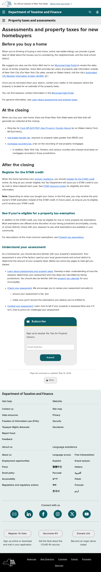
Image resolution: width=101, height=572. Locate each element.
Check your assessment (19, 288)
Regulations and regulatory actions (20, 485)
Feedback (7, 439)
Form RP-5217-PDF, (45, 128)
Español (57, 461)
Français (79, 485)
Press (5, 467)
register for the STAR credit (80, 179)
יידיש (55, 479)
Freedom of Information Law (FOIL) (20, 421)
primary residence (44, 179)
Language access (62, 455)
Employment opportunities (16, 461)
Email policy (8, 473)
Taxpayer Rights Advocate (15, 427)
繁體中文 (57, 467)
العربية (78, 473)
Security (57, 421)
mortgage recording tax (19, 144)
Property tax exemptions (71, 237)
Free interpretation (84, 455)
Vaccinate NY (50, 533)
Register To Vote (17, 533)
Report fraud (8, 433)
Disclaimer (58, 427)
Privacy (56, 415)
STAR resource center (54, 186)
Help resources (10, 415)
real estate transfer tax (18, 138)
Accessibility (8, 479)
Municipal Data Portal (66, 65)
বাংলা (54, 485)
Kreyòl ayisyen (82, 461)
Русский (57, 473)
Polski (78, 479)
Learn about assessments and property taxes (54, 100)
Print (51, 380)
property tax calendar (68, 278)
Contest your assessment (20, 306)
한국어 (56, 491)
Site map (57, 409)
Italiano (78, 467)
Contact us (8, 409)
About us (7, 455)
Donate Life (83, 533)
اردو (77, 491)
